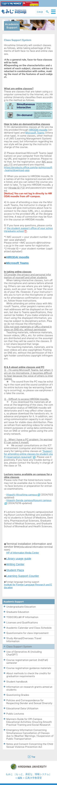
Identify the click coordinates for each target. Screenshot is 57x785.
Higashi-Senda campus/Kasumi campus (28, 500)
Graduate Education (17, 611)
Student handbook (16, 681)
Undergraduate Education (21, 606)
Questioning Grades (17, 694)
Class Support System (19, 646)
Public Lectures (15, 713)
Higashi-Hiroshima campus (21, 494)
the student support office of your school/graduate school (28, 230)
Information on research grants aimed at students (29, 688)
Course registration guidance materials (28, 668)
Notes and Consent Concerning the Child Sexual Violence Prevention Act (29, 745)
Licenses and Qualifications (22, 622)
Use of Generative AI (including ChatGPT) (24, 653)
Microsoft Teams (34, 132)
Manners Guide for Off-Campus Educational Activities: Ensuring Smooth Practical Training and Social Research (29, 722)
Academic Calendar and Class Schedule (29, 627)
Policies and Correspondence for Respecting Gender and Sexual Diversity (29, 702)
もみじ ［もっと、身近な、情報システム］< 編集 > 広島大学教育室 (28, 776)
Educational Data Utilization (22, 708)
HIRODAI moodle (38, 129)
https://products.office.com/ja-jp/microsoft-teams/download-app (28, 169)
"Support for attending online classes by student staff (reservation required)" (28, 454)
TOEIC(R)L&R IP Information (22, 617)
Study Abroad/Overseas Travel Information (23, 640)
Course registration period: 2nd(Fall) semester (27, 661)
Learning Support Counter (22, 576)
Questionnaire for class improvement (27, 633)
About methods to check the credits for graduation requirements (28, 675)
